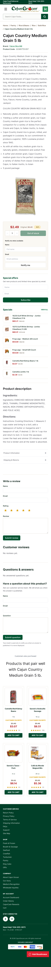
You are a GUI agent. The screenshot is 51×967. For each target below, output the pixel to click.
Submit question (13, 637)
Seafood (6, 850)
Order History (8, 901)
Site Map (6, 833)
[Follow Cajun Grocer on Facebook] (5, 918)
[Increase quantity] (17, 233)
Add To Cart (13, 735)
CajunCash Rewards (11, 904)
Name (7, 245)
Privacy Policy (8, 816)
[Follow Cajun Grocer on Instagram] (11, 918)
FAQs (5, 826)
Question (7, 616)
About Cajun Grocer (11, 877)
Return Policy (8, 813)
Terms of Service (10, 820)
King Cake (7, 864)
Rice (34, 25)
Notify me (25, 265)
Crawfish (6, 854)
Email (7, 254)
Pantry (13, 25)
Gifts (5, 867)
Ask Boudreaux (39, 954)
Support (6, 830)
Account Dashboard (11, 897)
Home (5, 25)
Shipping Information (11, 823)
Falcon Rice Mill (16, 46)
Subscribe (25, 300)
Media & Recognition (11, 884)
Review (6, 516)
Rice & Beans (24, 25)
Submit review (11, 538)
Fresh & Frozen (9, 843)
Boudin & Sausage (10, 847)
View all (44, 310)
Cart (4, 908)
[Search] (44, 16)
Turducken (7, 857)
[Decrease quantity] (7, 233)
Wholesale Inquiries (10, 888)
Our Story (7, 881)
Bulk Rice (42, 25)
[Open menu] (5, 9)
